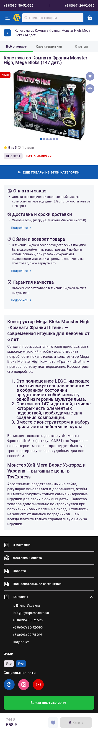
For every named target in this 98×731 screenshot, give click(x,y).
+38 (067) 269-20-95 (51, 703)
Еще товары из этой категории (51, 172)
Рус (20, 663)
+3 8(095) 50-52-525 (18, 5)
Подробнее (19, 228)
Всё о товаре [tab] (16, 46)
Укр (8, 663)
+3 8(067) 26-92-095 (79, 5)
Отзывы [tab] (81, 46)
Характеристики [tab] (49, 46)
